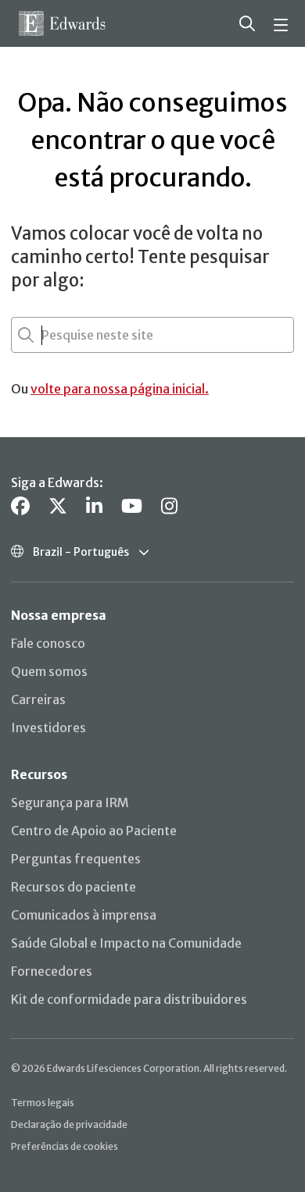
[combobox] (43, 335)
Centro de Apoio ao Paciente (94, 830)
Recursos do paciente (73, 887)
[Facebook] (20, 506)
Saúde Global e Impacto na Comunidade (126, 943)
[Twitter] (57, 506)
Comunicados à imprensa (83, 915)
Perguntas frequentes (76, 858)
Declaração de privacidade (69, 1124)
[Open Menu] (283, 23)
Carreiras (38, 699)
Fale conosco (48, 643)
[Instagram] (169, 506)
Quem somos (49, 671)
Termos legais (42, 1102)
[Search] (247, 23)
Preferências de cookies (64, 1146)
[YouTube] (131, 506)
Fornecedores (51, 971)
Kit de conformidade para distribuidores (129, 999)
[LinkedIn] (94, 506)
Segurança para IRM (70, 802)
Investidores (48, 727)
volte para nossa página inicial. (119, 389)
